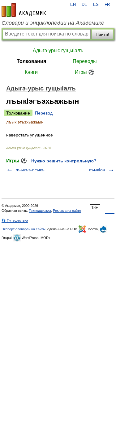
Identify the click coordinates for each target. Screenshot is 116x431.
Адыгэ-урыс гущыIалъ (58, 50)
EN (73, 4)
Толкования (31, 61)
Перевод (44, 113)
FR (107, 4)
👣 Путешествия (15, 220)
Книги (31, 72)
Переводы (85, 61)
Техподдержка (40, 210)
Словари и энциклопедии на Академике (53, 23)
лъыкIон (97, 169)
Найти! (102, 34)
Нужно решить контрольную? (64, 160)
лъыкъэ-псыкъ (30, 169)
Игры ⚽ (84, 72)
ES (96, 4)
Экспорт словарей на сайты (23, 229)
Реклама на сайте (67, 210)
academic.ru (24, 10)
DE (84, 4)
